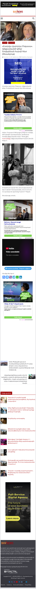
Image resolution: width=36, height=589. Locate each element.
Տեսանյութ (11, 42)
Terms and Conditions (18, 584)
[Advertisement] (18, 340)
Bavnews (17, 57)
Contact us (9, 584)
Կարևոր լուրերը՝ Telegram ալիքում (19, 268)
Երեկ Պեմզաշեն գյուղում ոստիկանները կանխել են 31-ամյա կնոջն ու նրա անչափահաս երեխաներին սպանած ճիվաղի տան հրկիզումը (21, 366)
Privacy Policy (28, 584)
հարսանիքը (6, 138)
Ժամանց (5, 42)
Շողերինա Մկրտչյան (26, 57)
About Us (3, 584)
